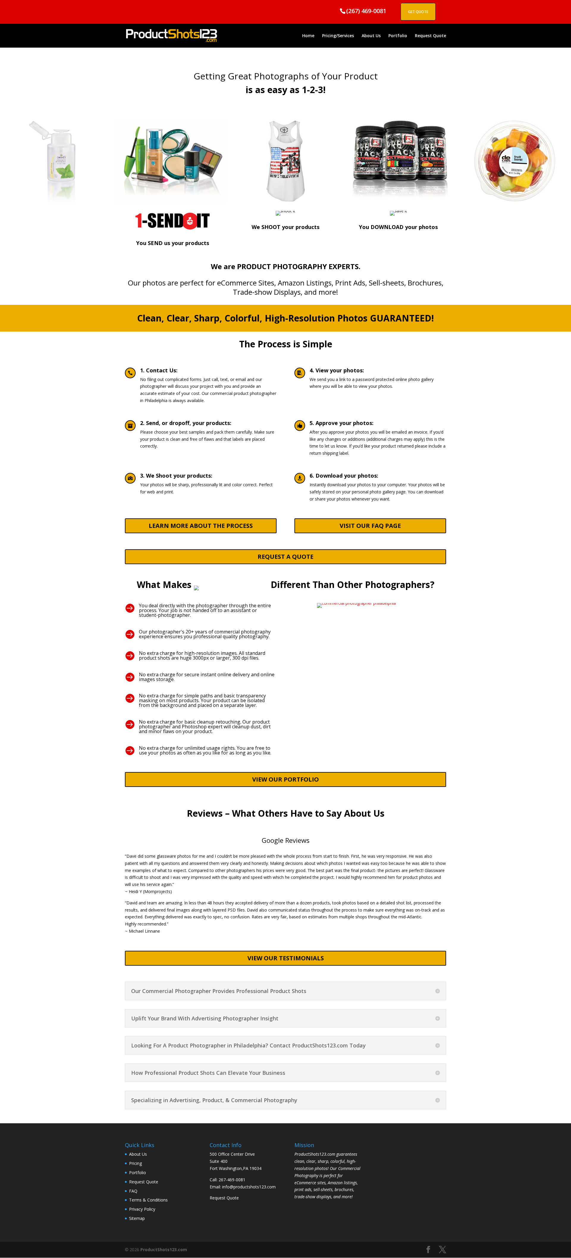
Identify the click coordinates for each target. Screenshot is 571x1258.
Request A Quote (285, 557)
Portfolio (397, 36)
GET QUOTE (418, 11)
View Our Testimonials (285, 958)
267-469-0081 (232, 1179)
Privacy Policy (142, 1209)
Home (308, 36)
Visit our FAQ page (370, 526)
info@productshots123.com (249, 1187)
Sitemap (137, 1218)
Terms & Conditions (148, 1200)
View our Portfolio (285, 779)
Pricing (135, 1163)
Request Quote (430, 36)
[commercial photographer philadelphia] (356, 603)
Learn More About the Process (201, 526)
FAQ (133, 1191)
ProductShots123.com (163, 1249)
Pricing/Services (338, 36)
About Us (371, 36)
